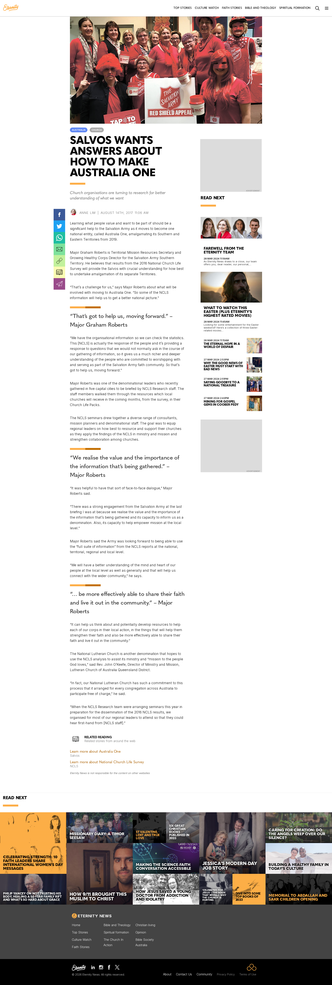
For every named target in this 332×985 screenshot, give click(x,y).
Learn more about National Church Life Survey (107, 762)
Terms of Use (247, 974)
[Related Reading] (59, 272)
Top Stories (80, 932)
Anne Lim (87, 213)
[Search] (317, 8)
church (97, 129)
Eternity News (95, 916)
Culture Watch (81, 940)
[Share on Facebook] (59, 214)
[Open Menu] (326, 8)
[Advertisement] (231, 445)
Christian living (145, 925)
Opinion (140, 932)
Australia (78, 129)
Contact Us (184, 974)
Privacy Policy (226, 974)
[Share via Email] (59, 249)
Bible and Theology (117, 925)
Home (76, 925)
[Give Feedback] (59, 284)
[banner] (10, 8)
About (167, 974)
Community (204, 974)
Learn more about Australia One (95, 752)
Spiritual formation (116, 932)
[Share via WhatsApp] (59, 238)
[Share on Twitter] (59, 226)
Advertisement (253, 191)
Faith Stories (81, 947)
